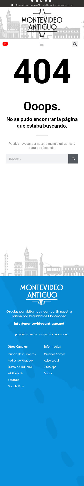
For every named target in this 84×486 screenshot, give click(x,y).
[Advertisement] (42, 213)
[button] (41, 44)
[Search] (73, 158)
